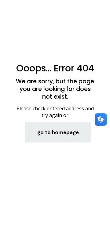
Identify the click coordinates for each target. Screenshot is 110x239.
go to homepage (58, 132)
